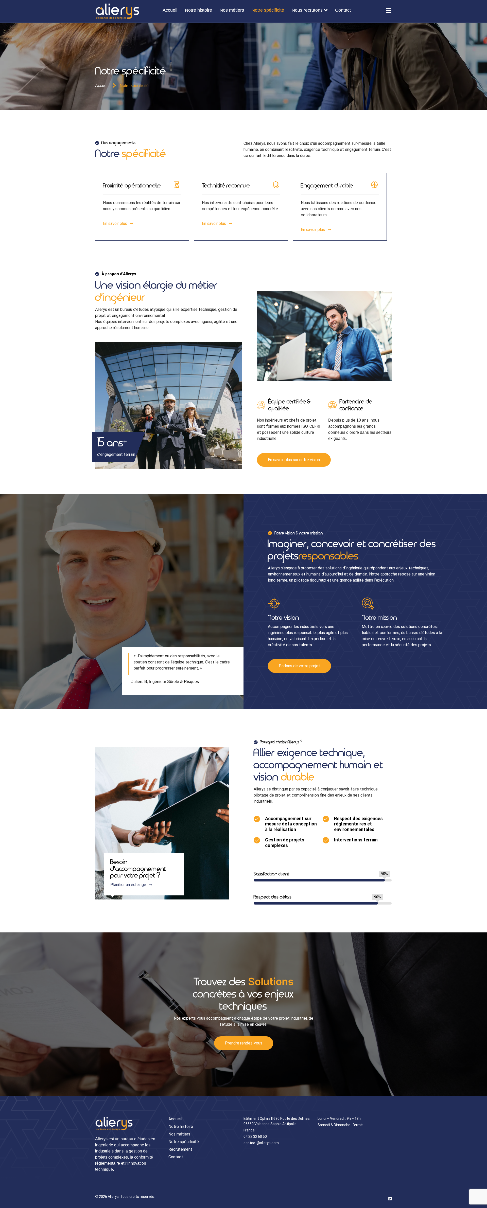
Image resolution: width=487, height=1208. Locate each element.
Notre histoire (198, 10)
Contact (343, 10)
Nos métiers (232, 10)
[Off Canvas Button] (388, 11)
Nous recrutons (307, 10)
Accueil (170, 10)
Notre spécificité (268, 10)
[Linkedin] (390, 1199)
